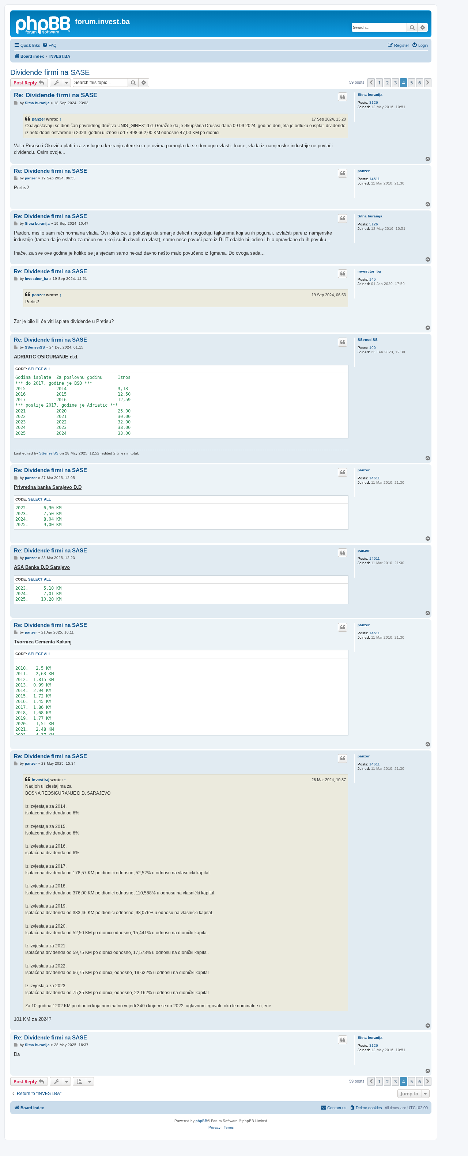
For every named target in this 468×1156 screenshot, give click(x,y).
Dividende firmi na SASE (50, 72)
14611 (374, 179)
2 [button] (387, 82)
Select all (39, 369)
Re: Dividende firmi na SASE (55, 95)
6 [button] (419, 82)
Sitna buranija (370, 94)
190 (372, 348)
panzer (38, 119)
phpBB (201, 1121)
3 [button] (395, 82)
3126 (373, 102)
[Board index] (43, 23)
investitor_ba (369, 271)
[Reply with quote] (342, 96)
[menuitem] (49, 45)
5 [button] (411, 82)
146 (372, 279)
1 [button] (379, 82)
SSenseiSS (368, 340)
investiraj (40, 779)
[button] (371, 82)
